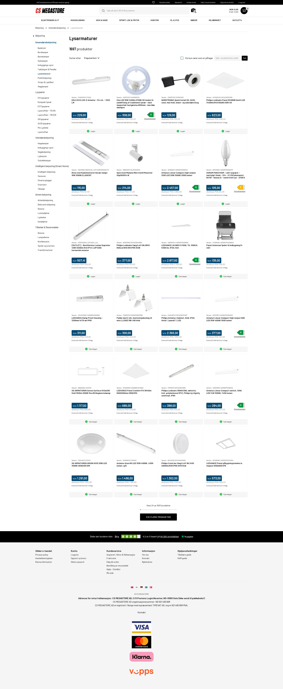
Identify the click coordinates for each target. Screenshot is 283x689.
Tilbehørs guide (184, 555)
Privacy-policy (41, 555)
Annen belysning (43, 194)
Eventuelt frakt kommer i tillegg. (82, 122)
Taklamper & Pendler (47, 69)
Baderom (42, 48)
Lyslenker (42, 217)
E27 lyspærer (44, 106)
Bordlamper (43, 52)
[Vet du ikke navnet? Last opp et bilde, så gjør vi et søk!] (193, 10)
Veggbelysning (44, 152)
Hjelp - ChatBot (113, 569)
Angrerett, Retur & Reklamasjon (121, 555)
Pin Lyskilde (43, 127)
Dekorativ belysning (46, 204)
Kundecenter (164, 2)
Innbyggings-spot (46, 65)
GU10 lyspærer (44, 123)
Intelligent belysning (46, 172)
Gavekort (178, 2)
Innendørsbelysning (45, 42)
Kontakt (145, 558)
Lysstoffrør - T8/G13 (47, 115)
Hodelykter (42, 221)
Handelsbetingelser (44, 558)
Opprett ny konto (227, 2)
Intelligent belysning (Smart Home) (52, 166)
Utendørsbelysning (44, 137)
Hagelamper (43, 143)
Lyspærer (40, 92)
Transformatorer (45, 250)
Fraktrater (111, 558)
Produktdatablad (150, 119)
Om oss (145, 555)
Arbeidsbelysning (45, 200)
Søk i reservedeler (208, 2)
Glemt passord (77, 562)
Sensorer (42, 176)
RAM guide (182, 558)
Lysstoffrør (43, 132)
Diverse (41, 209)
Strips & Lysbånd (45, 82)
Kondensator (43, 241)
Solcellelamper (44, 160)
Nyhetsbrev (147, 562)
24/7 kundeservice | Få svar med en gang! (53, 2)
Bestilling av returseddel (117, 565)
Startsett (42, 184)
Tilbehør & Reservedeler (47, 227)
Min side (110, 573)
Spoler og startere (46, 246)
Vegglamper (43, 86)
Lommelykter (43, 213)
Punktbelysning (44, 78)
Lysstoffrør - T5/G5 (47, 110)
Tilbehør (41, 189)
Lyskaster (42, 156)
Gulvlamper (43, 61)
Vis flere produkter (158, 517)
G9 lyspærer (43, 119)
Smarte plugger (45, 180)
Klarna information (43, 562)
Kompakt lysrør (44, 102)
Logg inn (241, 2)
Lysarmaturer (44, 73)
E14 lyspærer (43, 98)
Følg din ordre (113, 562)
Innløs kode (191, 2)
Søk (244, 58)
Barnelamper (43, 56)
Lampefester (43, 237)
